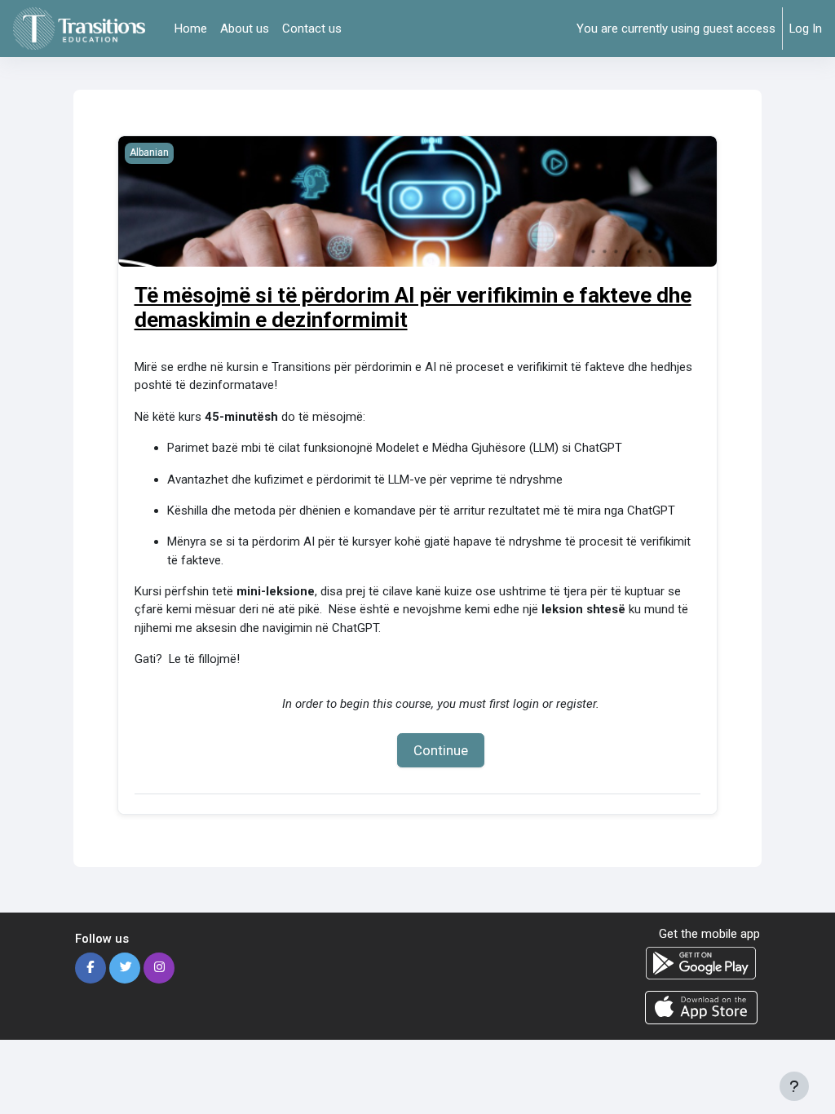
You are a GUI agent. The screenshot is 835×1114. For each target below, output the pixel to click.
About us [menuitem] (244, 28)
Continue (440, 750)
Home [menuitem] (191, 28)
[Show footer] (794, 1086)
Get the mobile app (709, 933)
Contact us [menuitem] (312, 28)
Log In (805, 28)
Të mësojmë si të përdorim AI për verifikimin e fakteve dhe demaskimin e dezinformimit (413, 307)
